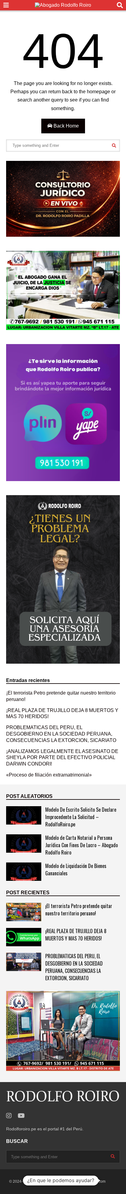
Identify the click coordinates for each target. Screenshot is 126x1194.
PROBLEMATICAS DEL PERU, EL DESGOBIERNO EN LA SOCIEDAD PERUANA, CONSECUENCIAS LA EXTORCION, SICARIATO (61, 734)
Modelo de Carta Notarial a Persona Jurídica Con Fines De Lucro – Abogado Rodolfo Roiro (81, 845)
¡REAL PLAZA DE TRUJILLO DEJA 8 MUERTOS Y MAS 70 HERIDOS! (75, 934)
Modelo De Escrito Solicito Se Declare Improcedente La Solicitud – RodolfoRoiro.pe (80, 817)
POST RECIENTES (28, 892)
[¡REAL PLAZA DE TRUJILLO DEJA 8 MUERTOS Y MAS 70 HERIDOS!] (23, 937)
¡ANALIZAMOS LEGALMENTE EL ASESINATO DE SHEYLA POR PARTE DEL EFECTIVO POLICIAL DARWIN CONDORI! (62, 758)
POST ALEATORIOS (29, 796)
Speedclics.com (92, 1181)
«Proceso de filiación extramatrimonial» (49, 774)
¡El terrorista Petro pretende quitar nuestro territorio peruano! (78, 909)
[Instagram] (9, 1115)
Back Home (65, 125)
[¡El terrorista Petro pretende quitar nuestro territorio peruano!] (23, 912)
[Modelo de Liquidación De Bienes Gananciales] (23, 871)
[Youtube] (21, 1115)
